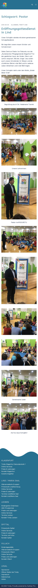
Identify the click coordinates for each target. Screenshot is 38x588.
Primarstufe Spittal (7, 528)
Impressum (5, 574)
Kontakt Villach (6, 559)
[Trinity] (4, 4)
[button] (32, 4)
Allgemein (14, 25)
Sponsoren (5, 570)
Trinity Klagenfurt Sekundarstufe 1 (13, 464)
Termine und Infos (7, 535)
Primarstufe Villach (8, 552)
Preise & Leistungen (8, 469)
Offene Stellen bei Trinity (10, 572)
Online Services (6, 467)
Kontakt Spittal (6, 538)
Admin (3, 579)
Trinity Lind (23, 25)
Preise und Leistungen (9, 510)
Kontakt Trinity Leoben (9, 518)
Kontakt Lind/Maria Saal (9, 496)
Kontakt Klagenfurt (8, 471)
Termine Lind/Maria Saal (9, 494)
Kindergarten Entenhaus (9, 506)
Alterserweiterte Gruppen (10, 484)
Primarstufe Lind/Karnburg (10, 487)
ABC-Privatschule (7, 508)
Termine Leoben (7, 515)
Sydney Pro (31, 586)
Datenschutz (5, 577)
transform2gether (7, 474)
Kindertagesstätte (7, 547)
